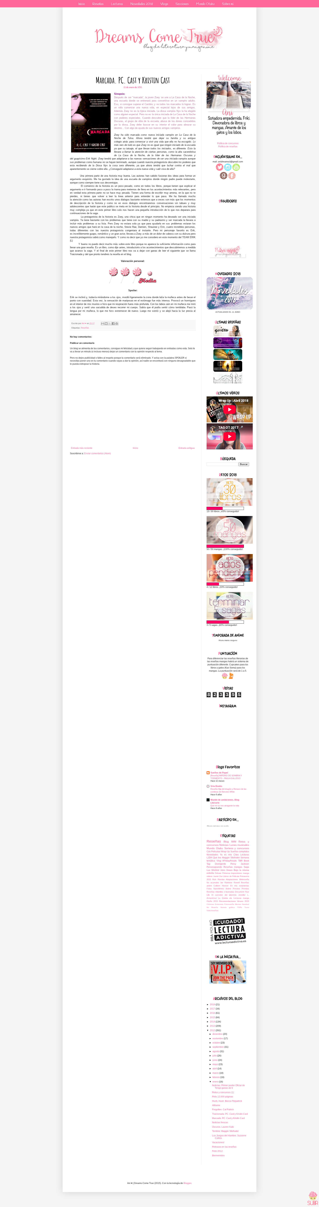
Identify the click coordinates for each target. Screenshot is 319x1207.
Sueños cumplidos (239, 851)
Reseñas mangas (233, 867)
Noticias (224, 844)
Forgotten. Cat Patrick (223, 1109)
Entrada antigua (187, 448)
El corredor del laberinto (224, 895)
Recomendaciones (227, 901)
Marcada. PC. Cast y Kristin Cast (228, 1118)
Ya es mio (226, 854)
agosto (216, 1051)
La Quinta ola (225, 898)
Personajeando (214, 867)
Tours (246, 907)
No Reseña (212, 907)
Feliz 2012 (217, 1151)
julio (214, 1055)
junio (215, 1060)
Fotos (209, 889)
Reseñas (98, 4)
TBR (240, 860)
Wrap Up (225, 851)
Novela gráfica (228, 907)
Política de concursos (228, 143)
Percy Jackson (239, 864)
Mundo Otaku (205, 4)
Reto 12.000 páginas (222, 1096)
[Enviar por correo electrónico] (102, 323)
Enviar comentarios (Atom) (97, 453)
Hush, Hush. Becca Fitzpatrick (227, 1101)
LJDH (209, 857)
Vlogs (164, 4)
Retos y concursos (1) (223, 1092)
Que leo (217, 857)
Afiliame (216, 1105)
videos (209, 876)
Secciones (182, 4)
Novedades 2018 (141, 4)
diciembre (217, 1034)
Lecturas (117, 4)
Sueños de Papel (219, 772)
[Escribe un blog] (106, 323)
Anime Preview (233, 889)
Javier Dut (218, 876)
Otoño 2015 (212, 901)
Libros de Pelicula (231, 876)
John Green (226, 870)
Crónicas (210, 904)
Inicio (81, 4)
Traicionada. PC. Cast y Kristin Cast (230, 1114)
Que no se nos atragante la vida (224, 805)
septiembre (218, 1047)
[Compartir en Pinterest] (117, 323)
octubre (216, 1042)
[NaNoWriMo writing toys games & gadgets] (228, 508)
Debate (218, 873)
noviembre (218, 1038)
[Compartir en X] (110, 323)
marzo (215, 1073)
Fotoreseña (229, 904)
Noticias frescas (220, 1122)
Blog (226, 841)
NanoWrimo (218, 889)
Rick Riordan (218, 879)
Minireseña (244, 879)
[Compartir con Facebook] (113, 323)
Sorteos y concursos (236, 848)
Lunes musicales (239, 844)
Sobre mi (228, 4)
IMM (233, 841)
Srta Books (216, 786)
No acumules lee (215, 882)
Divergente (220, 864)
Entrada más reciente (81, 448)
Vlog (219, 860)
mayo (215, 1064)
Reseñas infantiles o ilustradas (220, 892)
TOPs (239, 907)
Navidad (245, 904)
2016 (213, 1013)
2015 (213, 1017)
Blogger (187, 1183)
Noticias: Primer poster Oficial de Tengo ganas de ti (228, 1086)
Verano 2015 (243, 901)
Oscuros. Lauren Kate (223, 1127)
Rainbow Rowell (231, 882)
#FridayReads (229, 860)
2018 (213, 1004)
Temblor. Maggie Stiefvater (225, 1131)
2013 (213, 1026)
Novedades (212, 854)
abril (214, 1068)
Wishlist (215, 870)
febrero (216, 1077)
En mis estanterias (239, 886)
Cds (209, 851)
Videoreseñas (212, 910)
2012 (213, 1030)
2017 (213, 1008)
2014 (213, 1021)
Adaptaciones (232, 879)
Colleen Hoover (221, 886)
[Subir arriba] (312, 1198)
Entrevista (219, 904)
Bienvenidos (218, 1155)
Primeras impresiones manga (235, 873)
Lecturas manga (241, 898)
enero (215, 1081)
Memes (238, 904)
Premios (245, 889)
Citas (236, 854)
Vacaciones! (218, 1142)
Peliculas (215, 851)
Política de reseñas (227, 146)
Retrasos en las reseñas (224, 1147)
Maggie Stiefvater (231, 857)
